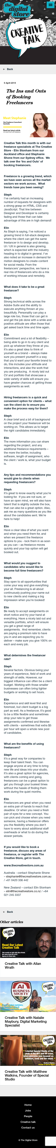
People (28, 1116)
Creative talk (28, 1121)
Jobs (28, 1110)
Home (28, 1104)
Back (9, 69)
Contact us (28, 1127)
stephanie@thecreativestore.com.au (28, 876)
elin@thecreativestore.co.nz (24, 891)
